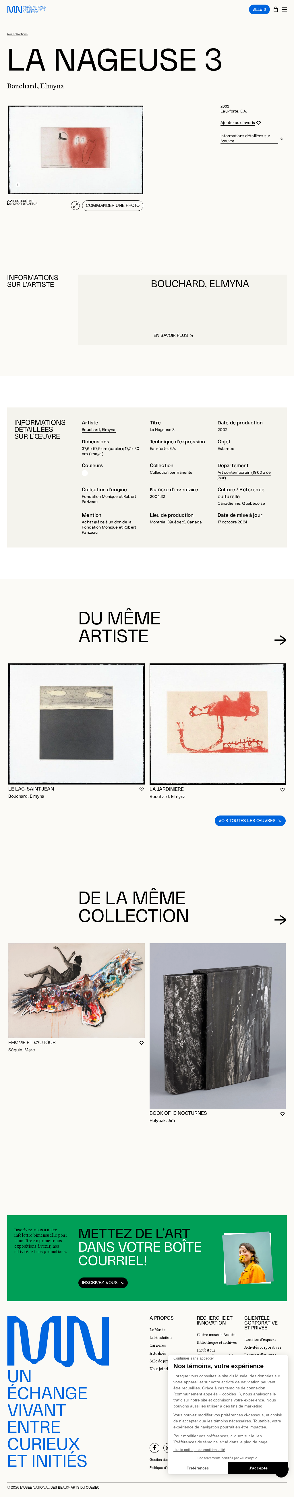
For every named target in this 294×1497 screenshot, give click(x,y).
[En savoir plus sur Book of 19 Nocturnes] (218, 1026)
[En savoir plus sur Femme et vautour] (76, 990)
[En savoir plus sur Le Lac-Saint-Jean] (76, 724)
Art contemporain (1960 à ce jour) (244, 475)
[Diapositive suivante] (280, 640)
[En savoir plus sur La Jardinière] (218, 724)
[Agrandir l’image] (75, 205)
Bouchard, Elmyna (98, 430)
